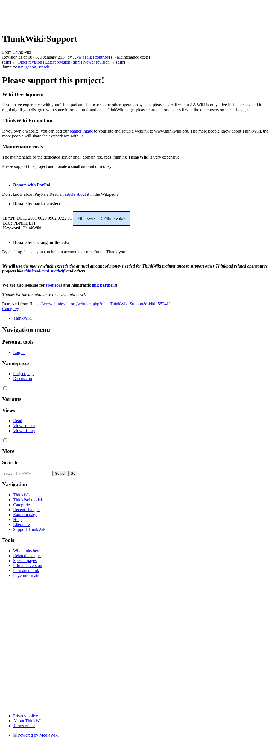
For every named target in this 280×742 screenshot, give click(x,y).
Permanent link (26, 570)
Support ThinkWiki (29, 529)
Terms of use (24, 725)
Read (17, 420)
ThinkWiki (22, 318)
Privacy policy (25, 716)
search (43, 67)
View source (24, 425)
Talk (88, 57)
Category (10, 308)
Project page (23, 373)
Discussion (22, 378)
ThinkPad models (28, 499)
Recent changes (26, 509)
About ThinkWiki (28, 720)
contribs (102, 57)
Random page (25, 514)
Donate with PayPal (31, 185)
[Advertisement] (101, 14)
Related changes (27, 555)
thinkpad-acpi (36, 271)
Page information (28, 575)
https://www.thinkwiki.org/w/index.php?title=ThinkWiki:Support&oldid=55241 (100, 303)
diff (7, 62)
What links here (26, 550)
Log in (19, 352)
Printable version (27, 565)
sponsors (54, 285)
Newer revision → (99, 62)
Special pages (25, 560)
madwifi (58, 271)
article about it (77, 194)
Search (10, 462)
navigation (27, 67)
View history (24, 430)
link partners (104, 285)
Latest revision (57, 62)
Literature (21, 524)
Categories (22, 504)
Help (17, 519)
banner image (81, 131)
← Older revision (27, 62)
